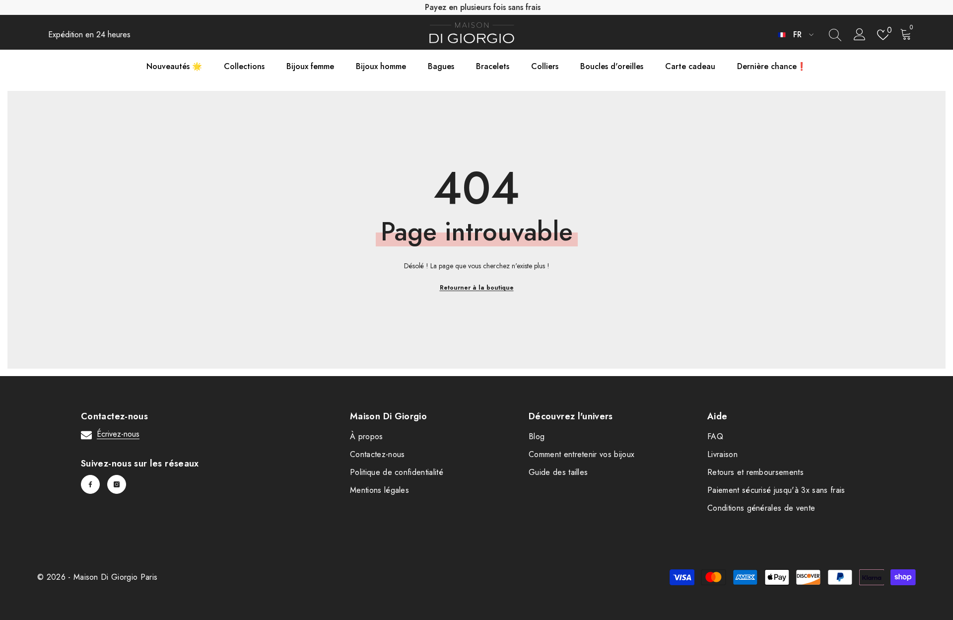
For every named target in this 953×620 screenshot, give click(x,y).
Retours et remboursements (755, 472)
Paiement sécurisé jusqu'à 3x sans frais (776, 490)
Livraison (722, 454)
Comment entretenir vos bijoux (581, 454)
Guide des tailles (558, 472)
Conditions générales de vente (761, 508)
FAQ (715, 436)
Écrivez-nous (118, 434)
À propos (366, 436)
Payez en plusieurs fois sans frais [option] (477, 7)
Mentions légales (379, 490)
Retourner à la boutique (477, 287)
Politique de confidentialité (396, 472)
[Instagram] (116, 484)
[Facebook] (90, 484)
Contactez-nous (377, 454)
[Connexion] (860, 35)
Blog (537, 436)
